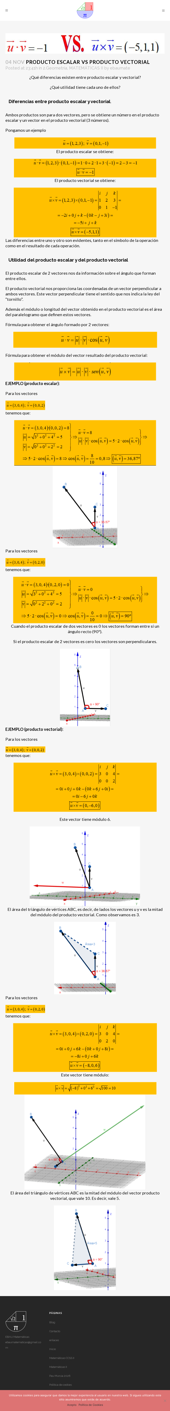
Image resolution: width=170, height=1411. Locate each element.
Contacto (54, 1331)
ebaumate (120, 68)
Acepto (71, 1404)
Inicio (52, 1349)
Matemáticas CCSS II (61, 1358)
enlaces (54, 1340)
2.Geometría (55, 68)
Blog (52, 1322)
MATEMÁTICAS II (86, 68)
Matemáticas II (58, 1366)
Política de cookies (60, 1384)
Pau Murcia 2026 (59, 1375)
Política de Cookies (91, 1404)
